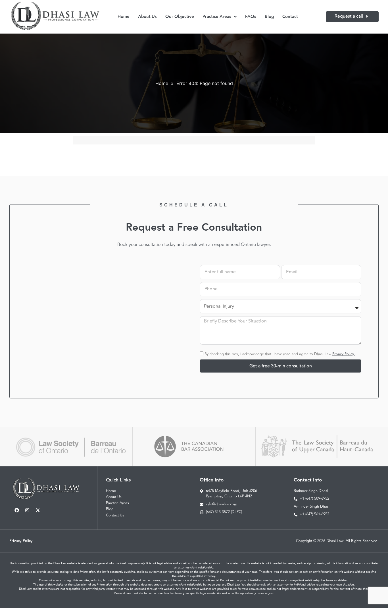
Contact (290, 16)
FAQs (250, 16)
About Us (147, 16)
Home (124, 16)
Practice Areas (217, 16)
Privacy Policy (343, 354)
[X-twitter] (37, 510)
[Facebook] (16, 510)
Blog (269, 16)
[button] (219, 16)
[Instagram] (27, 510)
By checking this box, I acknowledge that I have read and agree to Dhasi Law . (280, 354)
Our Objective (179, 16)
